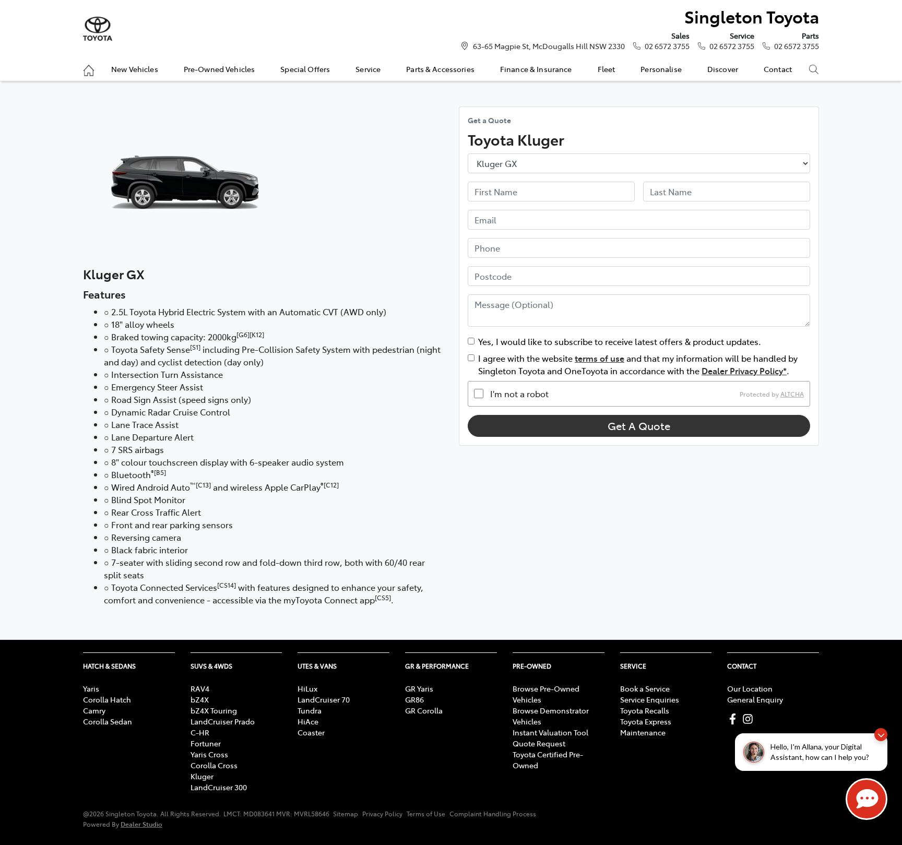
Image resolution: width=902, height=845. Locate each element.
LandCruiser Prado (223, 721)
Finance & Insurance (536, 69)
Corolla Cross (214, 765)
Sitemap (345, 814)
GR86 (414, 699)
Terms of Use (426, 814)
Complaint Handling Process (492, 814)
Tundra (310, 710)
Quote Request (539, 743)
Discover (722, 69)
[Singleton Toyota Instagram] (749, 718)
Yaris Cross (209, 754)
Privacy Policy (382, 814)
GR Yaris (419, 688)
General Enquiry (755, 699)
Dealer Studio (141, 823)
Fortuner (206, 743)
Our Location (750, 688)
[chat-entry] (866, 799)
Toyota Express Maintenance (645, 726)
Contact (778, 69)
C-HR (200, 732)
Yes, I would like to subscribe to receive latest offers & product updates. (619, 341)
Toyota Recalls (644, 710)
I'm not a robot (519, 393)
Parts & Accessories (440, 69)
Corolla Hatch (107, 699)
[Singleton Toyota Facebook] (734, 718)
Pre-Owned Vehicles (219, 69)
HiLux (307, 688)
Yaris (91, 688)
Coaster (311, 732)
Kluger (202, 776)
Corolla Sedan (107, 721)
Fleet (606, 69)
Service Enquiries (649, 699)
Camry (94, 710)
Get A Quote (639, 426)
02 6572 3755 (667, 46)
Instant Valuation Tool (550, 732)
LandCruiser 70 (324, 699)
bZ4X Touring (214, 710)
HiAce (308, 721)
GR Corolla (424, 710)
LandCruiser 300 (219, 787)
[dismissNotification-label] (880, 734)
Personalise (661, 69)
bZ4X (200, 699)
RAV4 (200, 688)
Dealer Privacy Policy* (744, 370)
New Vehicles (134, 69)
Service (368, 69)
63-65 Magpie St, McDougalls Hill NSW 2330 (549, 46)
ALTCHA (792, 393)
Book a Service (645, 688)
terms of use (599, 358)
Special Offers (305, 69)
